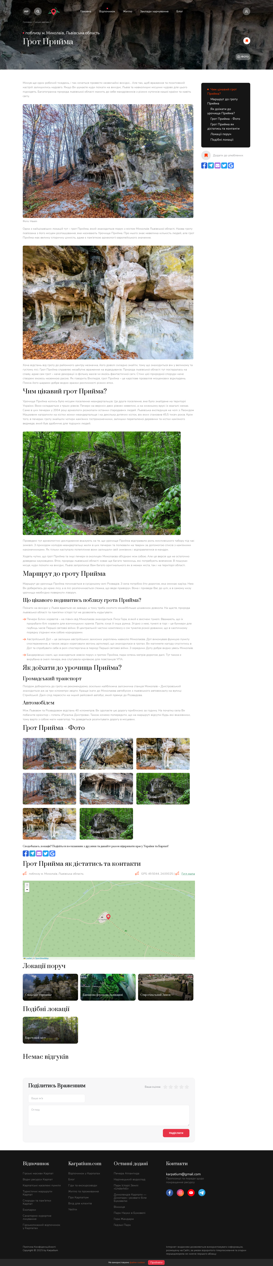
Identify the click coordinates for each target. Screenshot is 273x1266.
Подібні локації (221, 140)
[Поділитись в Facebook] (26, 853)
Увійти (72, 1209)
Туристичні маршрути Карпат (37, 1193)
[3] (176, 1086)
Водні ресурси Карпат (38, 1179)
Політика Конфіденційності (39, 1247)
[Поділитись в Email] (39, 853)
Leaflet (28, 958)
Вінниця (119, 1206)
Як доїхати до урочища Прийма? (221, 111)
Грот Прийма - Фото (225, 119)
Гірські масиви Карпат (38, 1173)
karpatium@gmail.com (183, 1174)
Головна (27, 22)
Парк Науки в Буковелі (130, 1212)
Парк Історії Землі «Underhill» (126, 1187)
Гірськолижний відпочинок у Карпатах (41, 1226)
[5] (186, 1086)
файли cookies (137, 1262)
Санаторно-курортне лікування (37, 1217)
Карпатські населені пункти (42, 1185)
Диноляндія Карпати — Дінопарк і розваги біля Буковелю (130, 1197)
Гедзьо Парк (122, 1224)
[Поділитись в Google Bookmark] (52, 853)
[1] (165, 1086)
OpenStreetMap (42, 958)
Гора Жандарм (124, 1218)
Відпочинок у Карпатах (84, 1173)
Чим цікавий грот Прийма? (222, 91)
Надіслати (176, 1133)
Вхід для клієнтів (80, 1203)
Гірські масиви (41, 22)
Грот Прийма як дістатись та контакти (223, 126)
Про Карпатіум (78, 1197)
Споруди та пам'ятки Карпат (37, 1202)
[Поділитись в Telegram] (32, 853)
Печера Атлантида (126, 1173)
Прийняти (156, 1262)
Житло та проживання (83, 1191)
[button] (108, 917)
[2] (170, 1086)
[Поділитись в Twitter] (46, 853)
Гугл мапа (188, 874)
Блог (71, 1179)
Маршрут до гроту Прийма (222, 101)
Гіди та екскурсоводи (82, 1185)
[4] (181, 1086)
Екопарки (29, 1209)
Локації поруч (220, 134)
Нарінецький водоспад (129, 1179)
